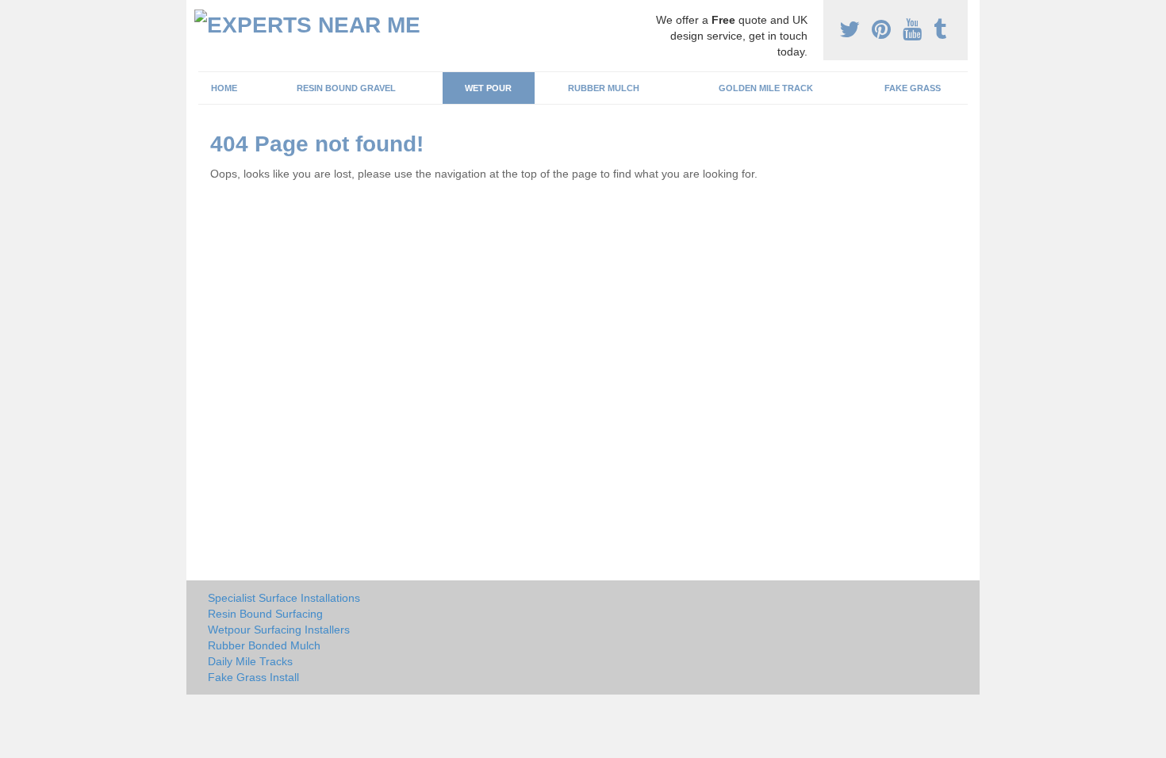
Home (224, 88)
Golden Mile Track (766, 88)
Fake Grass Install (253, 677)
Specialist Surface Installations (284, 597)
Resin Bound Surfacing (265, 613)
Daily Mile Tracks (250, 661)
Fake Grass (912, 88)
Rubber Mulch (603, 88)
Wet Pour (488, 88)
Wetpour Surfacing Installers (279, 629)
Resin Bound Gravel (346, 88)
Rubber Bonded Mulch (264, 645)
